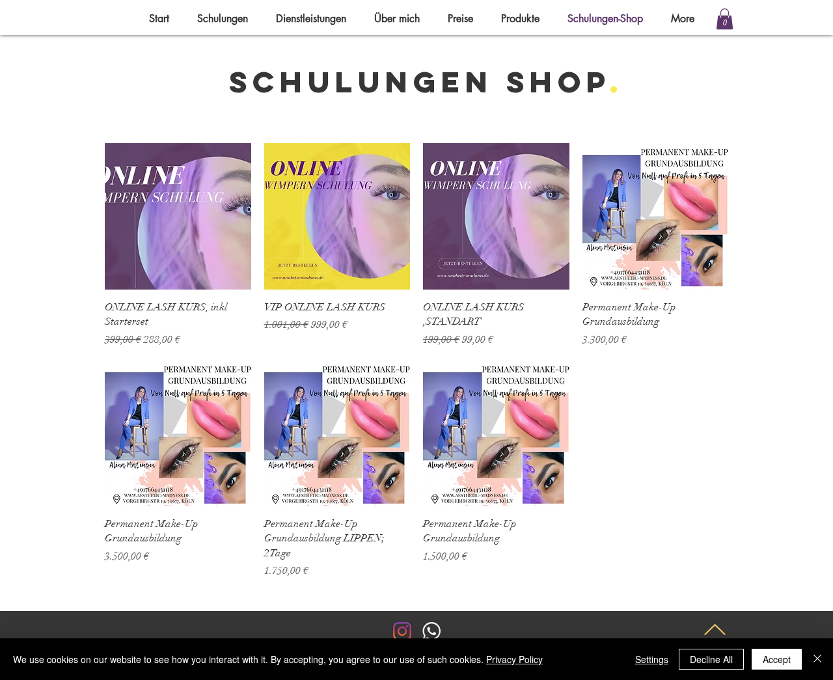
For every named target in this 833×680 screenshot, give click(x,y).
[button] (724, 18)
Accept (777, 659)
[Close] (817, 659)
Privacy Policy (514, 659)
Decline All (711, 659)
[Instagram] (402, 631)
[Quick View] (178, 216)
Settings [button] (651, 659)
